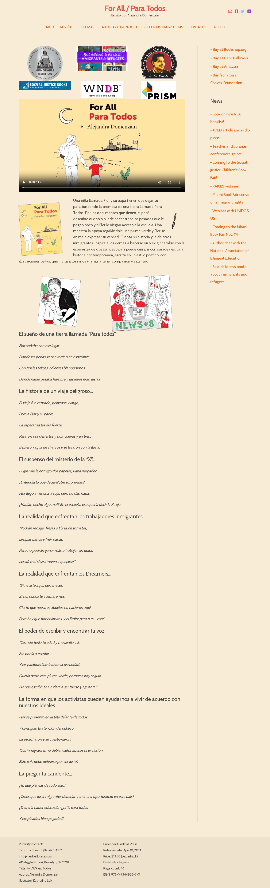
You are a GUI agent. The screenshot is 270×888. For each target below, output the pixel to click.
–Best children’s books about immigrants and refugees (228, 274)
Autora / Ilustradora (119, 27)
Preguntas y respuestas (163, 27)
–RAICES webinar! (224, 186)
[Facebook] (236, 11)
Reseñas (66, 27)
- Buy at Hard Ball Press (229, 58)
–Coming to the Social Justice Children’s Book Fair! (228, 170)
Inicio (50, 27)
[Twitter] (243, 11)
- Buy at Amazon (224, 66)
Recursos (88, 27)
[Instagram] (249, 11)
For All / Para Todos (135, 8)
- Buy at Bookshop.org (228, 49)
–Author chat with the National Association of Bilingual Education (229, 251)
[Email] (230, 11)
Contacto (197, 27)
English (219, 27)
